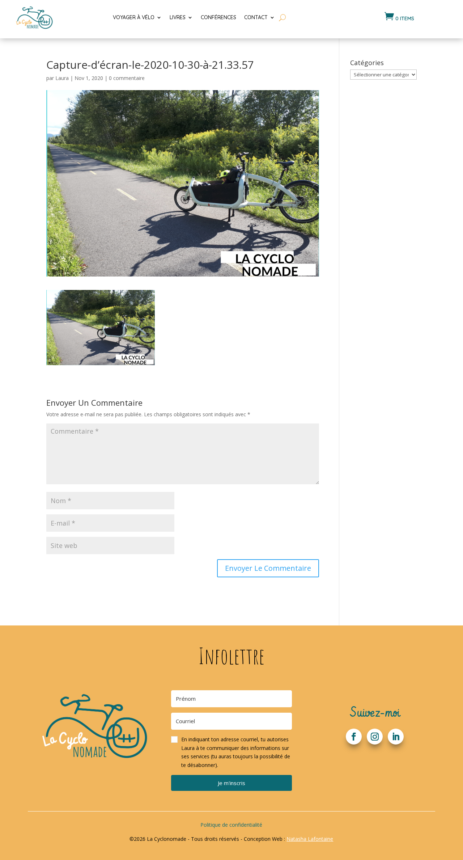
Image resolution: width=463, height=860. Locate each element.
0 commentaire (127, 78)
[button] (231, 752)
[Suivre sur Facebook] (354, 737)
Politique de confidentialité (231, 824)
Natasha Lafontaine (309, 838)
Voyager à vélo (133, 17)
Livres (178, 17)
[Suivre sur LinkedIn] (396, 737)
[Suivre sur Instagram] (375, 737)
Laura (62, 78)
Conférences (218, 17)
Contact (256, 17)
